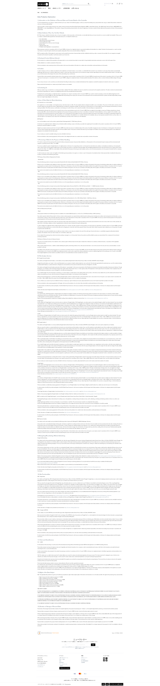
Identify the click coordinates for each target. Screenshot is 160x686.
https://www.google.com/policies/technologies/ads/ (74, 466)
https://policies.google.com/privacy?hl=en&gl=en (75, 289)
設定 (107, 684)
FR (110, 3)
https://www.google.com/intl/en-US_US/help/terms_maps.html (99, 495)
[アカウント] (117, 3)
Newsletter (83, 659)
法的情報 (83, 662)
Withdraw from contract (64, 668)
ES (109, 3)
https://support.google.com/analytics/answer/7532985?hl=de (65, 311)
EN (107, 3)
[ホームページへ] (43, 4)
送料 (79, 678)
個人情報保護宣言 (84, 660)
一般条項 (61, 665)
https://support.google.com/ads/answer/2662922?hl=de (82, 309)
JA (112, 3)
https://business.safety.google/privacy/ (94, 289)
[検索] (89, 3)
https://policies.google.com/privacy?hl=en (71, 391)
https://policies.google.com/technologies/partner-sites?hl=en (96, 298)
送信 (93, 644)
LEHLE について (84, 657)
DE (105, 3)
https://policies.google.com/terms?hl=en (61, 495)
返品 (60, 660)
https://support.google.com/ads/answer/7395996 (47, 462)
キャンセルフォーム (63, 664)
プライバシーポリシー (90, 646)
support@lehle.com (41, 664)
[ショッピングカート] (121, 3)
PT (105, 5)
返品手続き (61, 662)
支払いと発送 (62, 659)
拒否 (103, 684)
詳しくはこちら (68, 684)
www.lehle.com (40, 666)
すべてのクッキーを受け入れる (116, 684)
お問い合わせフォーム (63, 657)
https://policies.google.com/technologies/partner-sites (94, 393)
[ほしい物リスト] (119, 3)
